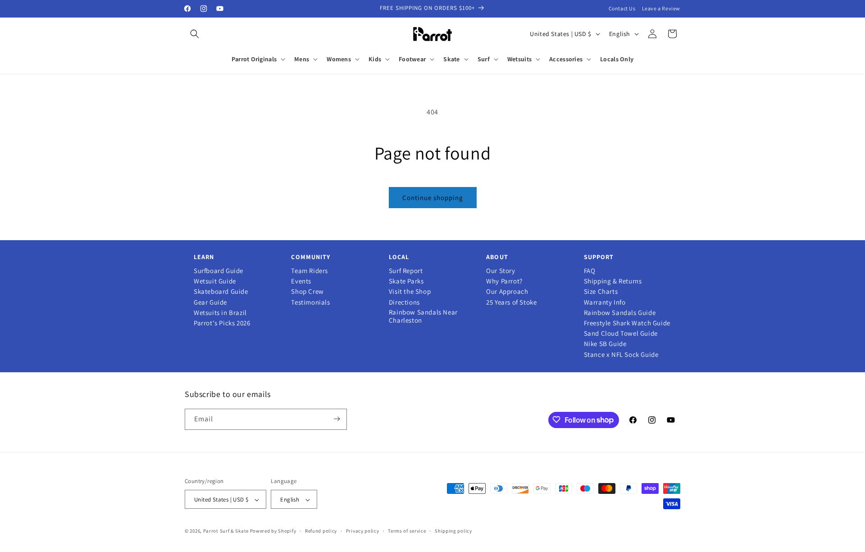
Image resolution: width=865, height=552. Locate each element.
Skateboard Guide (221, 291)
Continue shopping (432, 197)
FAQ (590, 271)
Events (301, 281)
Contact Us (622, 8)
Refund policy (321, 531)
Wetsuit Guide (215, 281)
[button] (195, 34)
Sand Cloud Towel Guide (621, 333)
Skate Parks (406, 281)
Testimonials (310, 302)
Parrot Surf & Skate (226, 531)
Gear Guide (210, 302)
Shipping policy (453, 531)
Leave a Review (661, 8)
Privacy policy (362, 531)
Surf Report (406, 271)
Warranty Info (605, 302)
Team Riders (309, 271)
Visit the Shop (410, 291)
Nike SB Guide (605, 344)
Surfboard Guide (218, 271)
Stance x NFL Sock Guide (621, 355)
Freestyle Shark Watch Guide (627, 323)
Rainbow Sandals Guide (620, 313)
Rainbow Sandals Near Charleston (423, 316)
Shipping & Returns (613, 281)
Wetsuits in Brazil (220, 313)
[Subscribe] (336, 418)
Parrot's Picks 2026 (222, 323)
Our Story (500, 271)
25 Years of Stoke (511, 302)
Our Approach (507, 291)
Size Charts (601, 291)
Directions (404, 302)
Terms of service (407, 531)
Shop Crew (307, 291)
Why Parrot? (504, 281)
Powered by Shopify (273, 531)
